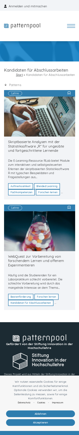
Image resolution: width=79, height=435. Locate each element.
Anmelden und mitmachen (28, 6)
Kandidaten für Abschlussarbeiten (31, 302)
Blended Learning (47, 186)
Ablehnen (41, 413)
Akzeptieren (40, 422)
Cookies (41, 402)
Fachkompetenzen (22, 192)
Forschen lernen (48, 192)
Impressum (57, 402)
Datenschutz (24, 402)
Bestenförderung (21, 296)
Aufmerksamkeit (21, 186)
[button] (71, 26)
